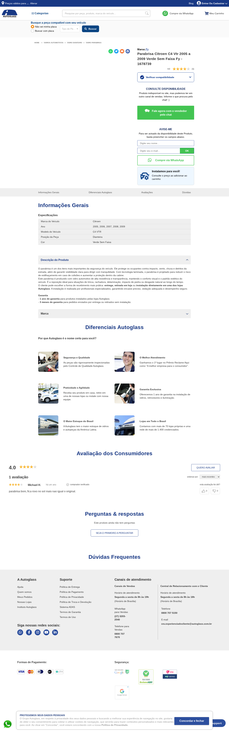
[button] (114, 260)
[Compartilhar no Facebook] (128, 51)
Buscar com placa (44, 30)
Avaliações (147, 192)
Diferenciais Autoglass (100, 192)
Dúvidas (186, 192)
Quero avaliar (205, 467)
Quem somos (24, 592)
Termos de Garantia (70, 612)
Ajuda (20, 587)
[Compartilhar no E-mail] (122, 51)
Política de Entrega (70, 587)
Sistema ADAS (67, 607)
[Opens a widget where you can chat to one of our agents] (214, 724)
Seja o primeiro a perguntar (114, 533)
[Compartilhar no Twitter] (116, 51)
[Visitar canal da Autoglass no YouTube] (46, 632)
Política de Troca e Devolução (75, 602)
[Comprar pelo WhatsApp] (165, 160)
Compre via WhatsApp (181, 13)
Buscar (93, 28)
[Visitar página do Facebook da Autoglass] (29, 632)
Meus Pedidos (24, 597)
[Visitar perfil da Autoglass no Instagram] (38, 632)
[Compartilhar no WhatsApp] (110, 51)
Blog (191, 3)
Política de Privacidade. (114, 725)
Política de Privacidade (72, 597)
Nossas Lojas (24, 602)
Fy (147, 49)
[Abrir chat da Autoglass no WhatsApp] (20, 632)
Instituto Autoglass (27, 607)
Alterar (33, 3)
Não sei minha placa (46, 26)
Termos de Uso (68, 617)
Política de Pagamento (72, 592)
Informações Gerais (48, 192)
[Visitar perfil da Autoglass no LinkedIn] (55, 632)
